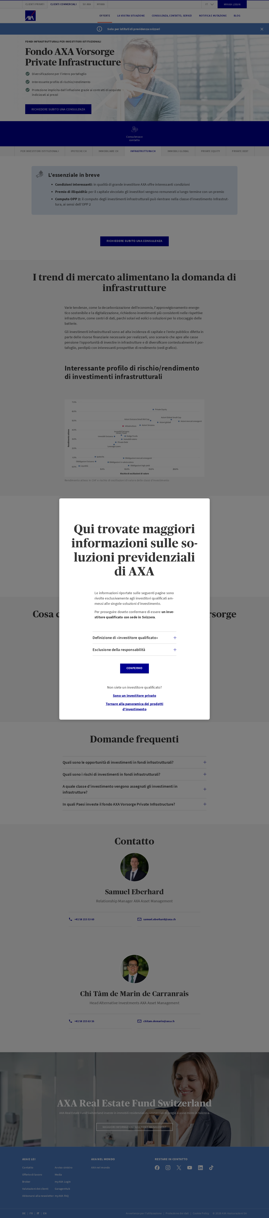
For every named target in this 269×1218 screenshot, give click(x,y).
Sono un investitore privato (134, 695)
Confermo (134, 668)
